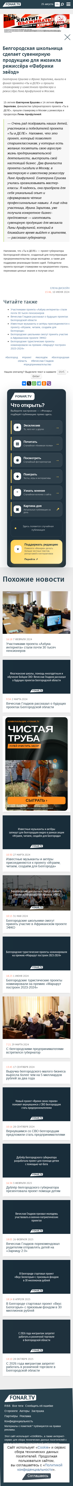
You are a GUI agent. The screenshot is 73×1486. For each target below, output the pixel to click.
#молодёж (41, 357)
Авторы (24, 1411)
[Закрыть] (67, 37)
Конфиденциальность (18, 1421)
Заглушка (37, 1411)
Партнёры (11, 1416)
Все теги (17, 1406)
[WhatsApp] (34, 383)
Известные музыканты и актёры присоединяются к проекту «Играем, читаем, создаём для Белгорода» (40, 327)
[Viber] (49, 383)
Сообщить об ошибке (39, 1406)
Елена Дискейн (59, 288)
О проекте (11, 1411)
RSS (7, 1406)
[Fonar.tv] (12, 4)
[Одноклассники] (44, 383)
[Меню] (68, 4)
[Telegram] (39, 383)
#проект (26, 357)
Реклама (25, 1416)
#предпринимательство (37, 364)
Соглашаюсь (37, 1475)
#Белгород (11, 357)
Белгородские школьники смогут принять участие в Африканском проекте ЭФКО (39, 336)
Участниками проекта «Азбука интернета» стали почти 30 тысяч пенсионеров (39, 311)
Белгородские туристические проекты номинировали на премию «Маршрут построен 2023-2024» (38, 345)
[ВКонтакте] (24, 383)
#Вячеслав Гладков (42, 361)
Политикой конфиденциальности (39, 1467)
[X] (29, 383)
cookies (36, 1436)
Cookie (43, 1447)
